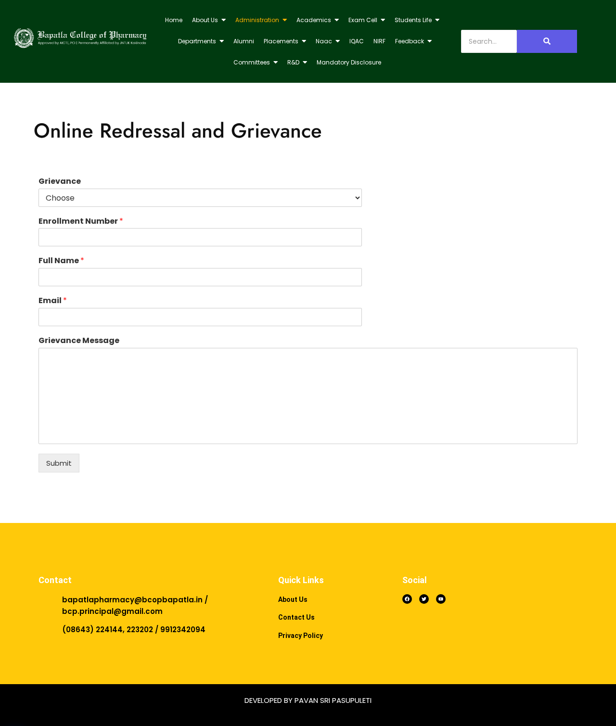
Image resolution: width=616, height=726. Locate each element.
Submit (59, 463)
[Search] (547, 41)
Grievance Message (78, 341)
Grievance (59, 182)
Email (52, 301)
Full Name (61, 261)
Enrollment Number (80, 222)
